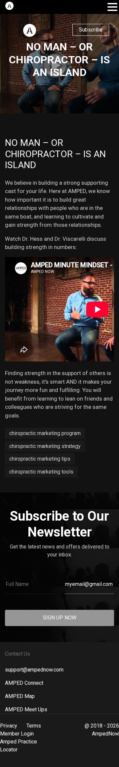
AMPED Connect (24, 683)
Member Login (17, 734)
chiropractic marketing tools (41, 472)
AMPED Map (20, 696)
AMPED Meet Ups (26, 709)
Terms (33, 726)
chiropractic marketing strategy (45, 446)
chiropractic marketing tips (39, 459)
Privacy (8, 726)
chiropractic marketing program (45, 433)
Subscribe (90, 30)
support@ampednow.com (34, 670)
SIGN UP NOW (59, 617)
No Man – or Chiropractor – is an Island (55, 153)
